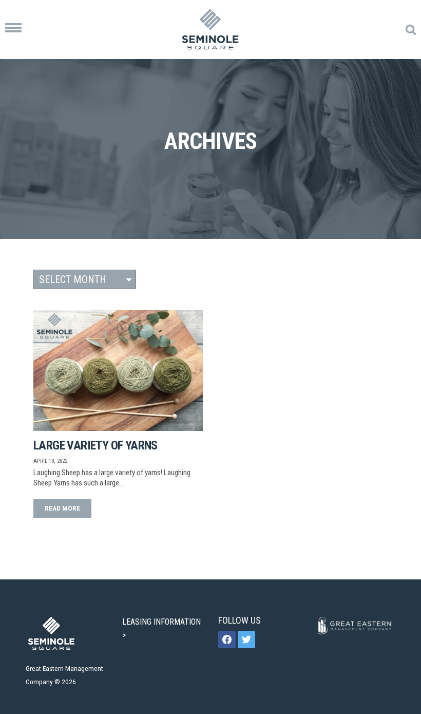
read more (62, 508)
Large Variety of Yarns (95, 445)
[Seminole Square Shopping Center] (210, 29)
